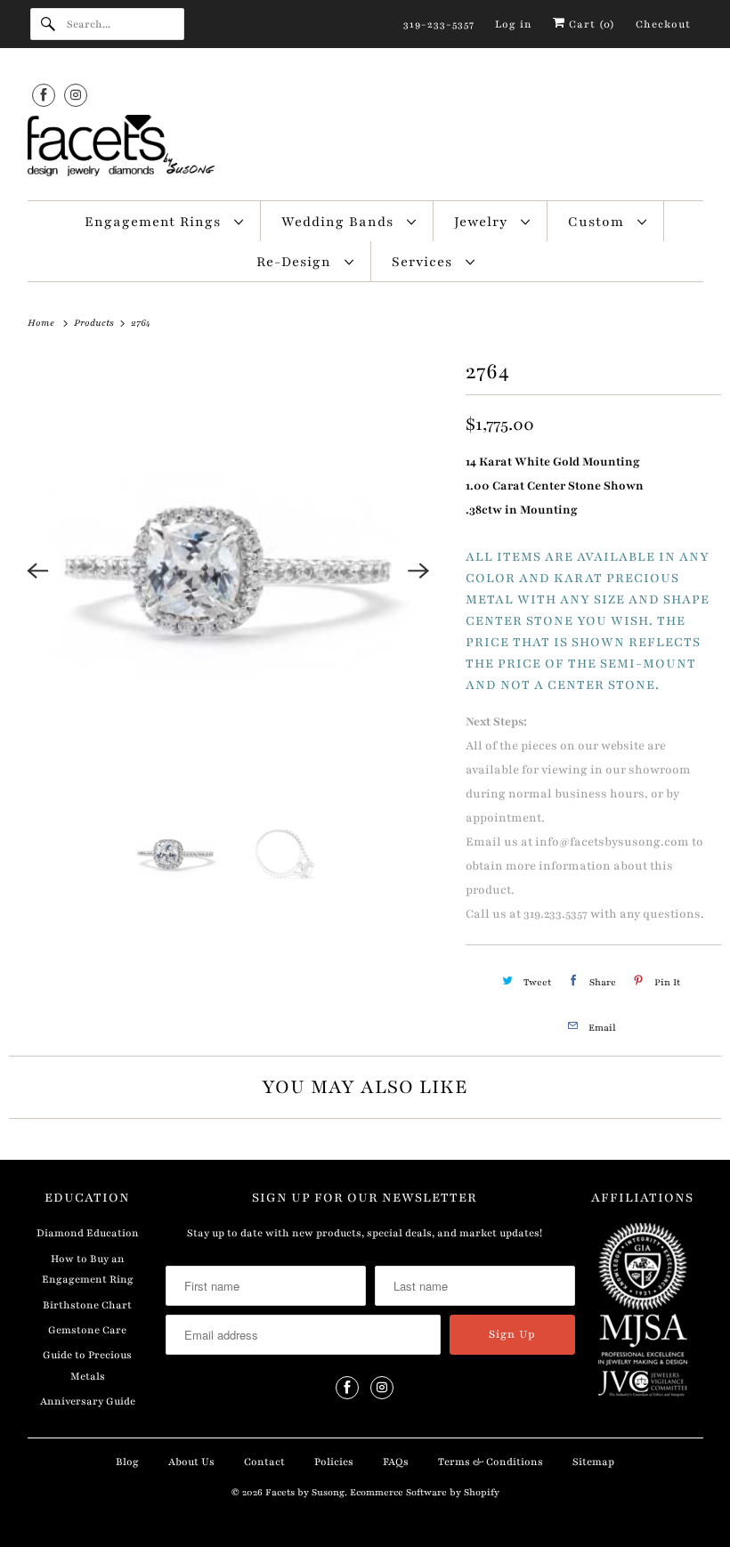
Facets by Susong (305, 1492)
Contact (264, 1461)
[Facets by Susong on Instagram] (75, 95)
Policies (333, 1461)
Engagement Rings (155, 222)
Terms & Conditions (490, 1461)
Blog (127, 1461)
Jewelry (483, 222)
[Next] (419, 570)
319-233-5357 (438, 24)
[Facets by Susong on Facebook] (43, 95)
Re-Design (296, 262)
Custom (598, 222)
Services (424, 262)
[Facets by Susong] (365, 148)
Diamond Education (87, 1233)
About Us (191, 1461)
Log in (513, 24)
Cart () (590, 24)
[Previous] (37, 570)
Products (95, 322)
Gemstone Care (87, 1330)
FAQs (396, 1461)
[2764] (228, 571)
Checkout (663, 24)
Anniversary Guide (87, 1401)
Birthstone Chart (87, 1305)
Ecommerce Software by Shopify (424, 1492)
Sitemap (593, 1461)
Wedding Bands (339, 222)
